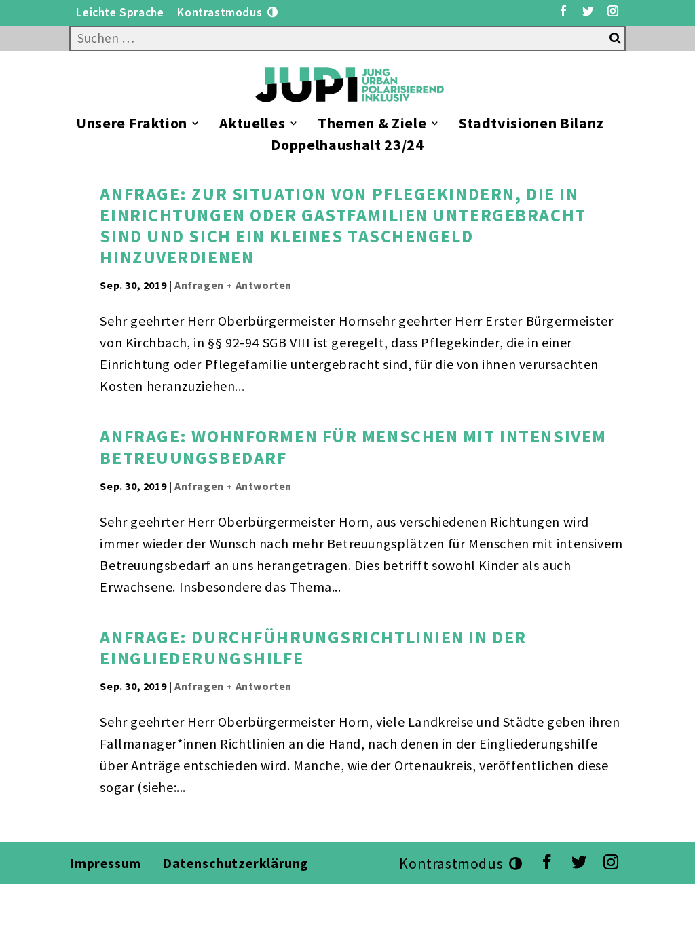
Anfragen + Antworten (233, 285)
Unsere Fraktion (131, 125)
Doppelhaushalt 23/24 (347, 147)
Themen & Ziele (372, 125)
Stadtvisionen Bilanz (531, 125)
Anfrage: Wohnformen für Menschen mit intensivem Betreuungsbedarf (353, 446)
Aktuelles (252, 125)
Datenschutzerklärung (237, 862)
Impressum (104, 862)
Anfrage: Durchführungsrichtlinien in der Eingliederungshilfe (313, 647)
